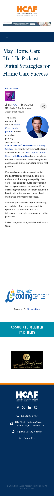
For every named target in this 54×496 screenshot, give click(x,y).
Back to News (11, 88)
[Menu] (7, 36)
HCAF (14, 104)
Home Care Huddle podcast (12, 128)
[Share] (43, 106)
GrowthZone (33, 309)
